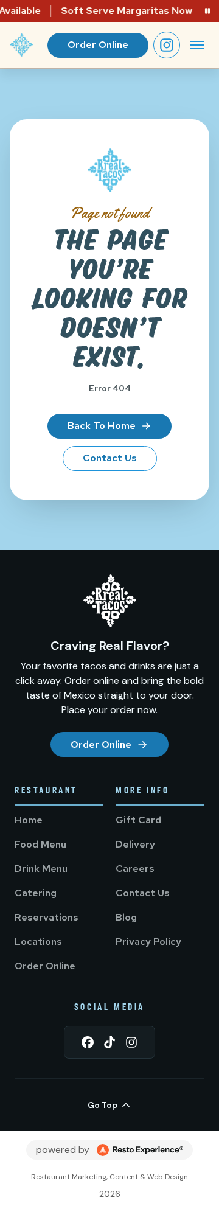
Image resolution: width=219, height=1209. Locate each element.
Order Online (98, 44)
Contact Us (110, 457)
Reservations (46, 917)
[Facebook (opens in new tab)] (88, 1042)
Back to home (102, 425)
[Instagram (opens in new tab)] (166, 45)
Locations (38, 941)
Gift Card (138, 820)
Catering (36, 893)
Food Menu (40, 844)
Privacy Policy (148, 941)
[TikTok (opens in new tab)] (109, 1042)
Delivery (135, 844)
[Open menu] (197, 45)
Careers (135, 868)
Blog (126, 917)
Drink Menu (41, 868)
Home (29, 820)
